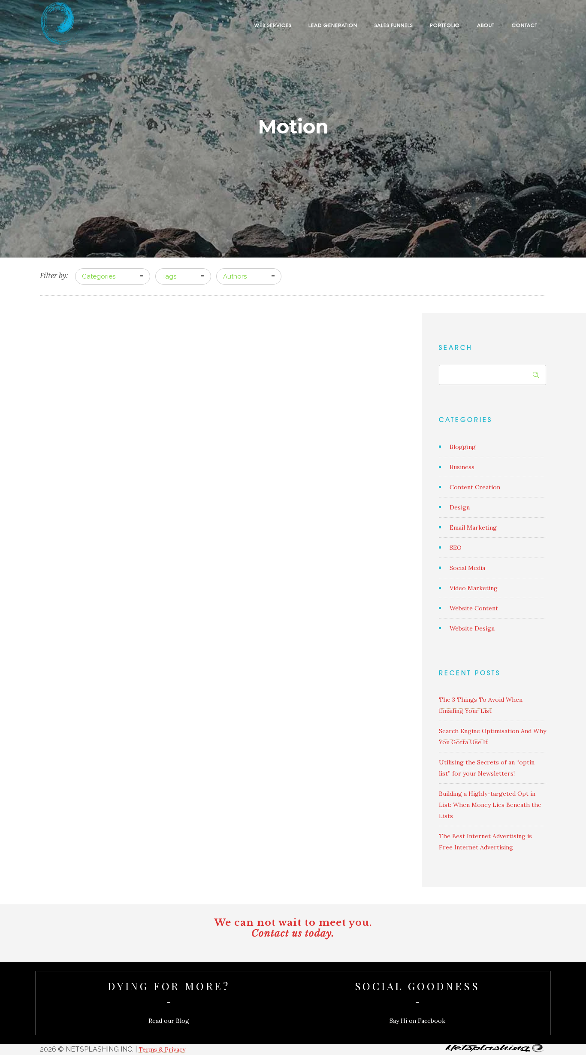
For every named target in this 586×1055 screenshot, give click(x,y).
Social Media (467, 568)
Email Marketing (473, 527)
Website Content (474, 608)
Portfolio (445, 24)
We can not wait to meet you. (293, 922)
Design (460, 507)
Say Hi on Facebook (417, 1021)
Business (462, 467)
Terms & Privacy (162, 1049)
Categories (98, 276)
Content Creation (475, 487)
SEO (456, 548)
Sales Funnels (394, 24)
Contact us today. (293, 933)
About (486, 24)
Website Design (472, 628)
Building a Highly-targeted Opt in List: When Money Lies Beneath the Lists (490, 805)
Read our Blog (168, 1021)
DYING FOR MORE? (169, 986)
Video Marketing (474, 588)
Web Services (272, 24)
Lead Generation (332, 24)
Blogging (463, 447)
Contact (525, 24)
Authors (235, 276)
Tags (169, 276)
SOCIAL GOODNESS (417, 986)
